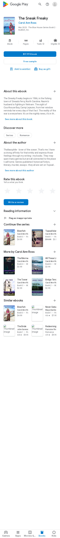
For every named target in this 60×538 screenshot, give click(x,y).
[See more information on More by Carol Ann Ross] (54, 251)
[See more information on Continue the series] (54, 224)
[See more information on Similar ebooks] (54, 300)
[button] (43, 44)
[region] (30, 42)
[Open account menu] (54, 4)
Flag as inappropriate (18, 218)
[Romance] (24, 135)
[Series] (10, 135)
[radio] (7, 191)
